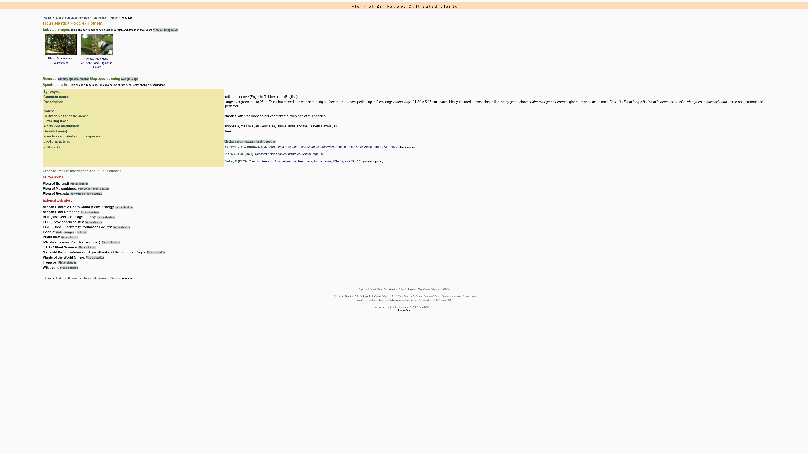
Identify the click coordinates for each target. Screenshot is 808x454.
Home (47, 17)
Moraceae (99, 17)
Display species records (73, 79)
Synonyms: (52, 92)
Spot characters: (56, 141)
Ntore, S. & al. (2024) (238, 154)
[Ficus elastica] (61, 44)
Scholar (82, 232)
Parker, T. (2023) (235, 161)
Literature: (51, 146)
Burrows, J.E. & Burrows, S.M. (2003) (250, 146)
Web (59, 232)
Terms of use (404, 310)
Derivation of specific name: (65, 116)
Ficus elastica (79, 183)
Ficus (114, 17)
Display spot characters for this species (250, 141)
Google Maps (129, 79)
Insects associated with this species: (72, 136)
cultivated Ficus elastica (93, 188)
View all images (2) (165, 30)
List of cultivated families (72, 17)
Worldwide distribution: (61, 126)
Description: (53, 102)
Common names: (57, 97)
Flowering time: (55, 121)
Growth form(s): (55, 131)
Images (69, 232)
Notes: (48, 111)
